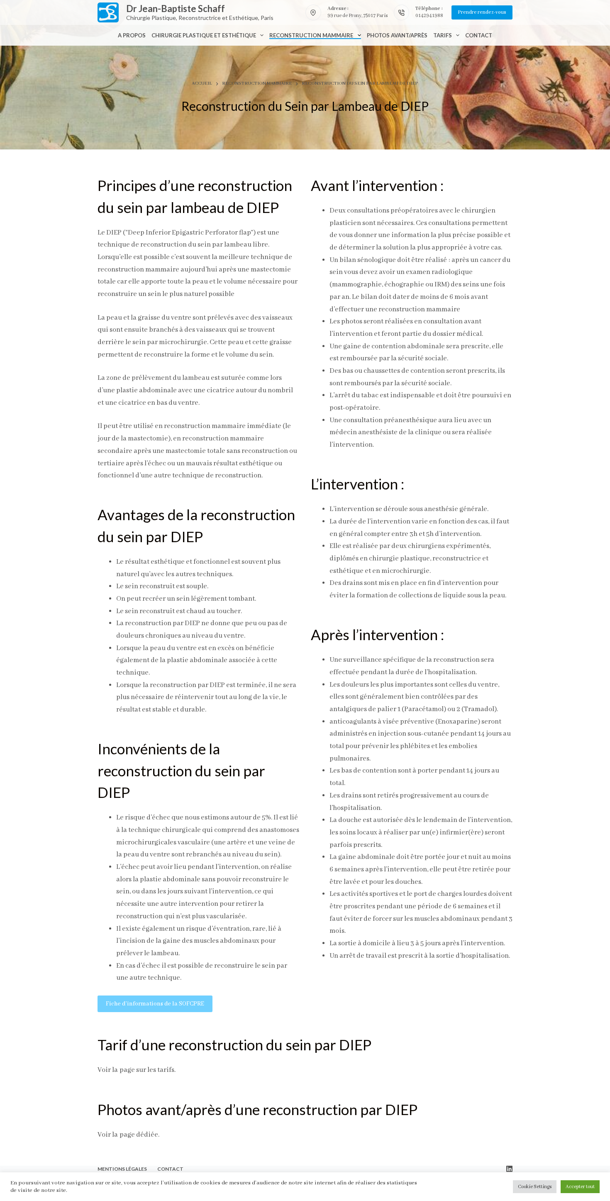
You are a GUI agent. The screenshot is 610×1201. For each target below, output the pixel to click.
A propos (132, 35)
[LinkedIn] (509, 1169)
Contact (478, 35)
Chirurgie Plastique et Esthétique (203, 35)
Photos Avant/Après (397, 35)
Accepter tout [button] (580, 1187)
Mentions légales (122, 1169)
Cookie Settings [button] (534, 1187)
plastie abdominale (197, 660)
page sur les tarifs (147, 1070)
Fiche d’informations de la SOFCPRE (155, 1004)
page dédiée (139, 1134)
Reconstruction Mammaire (311, 35)
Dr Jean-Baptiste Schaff (175, 8)
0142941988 (429, 15)
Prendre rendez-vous (482, 12)
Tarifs (442, 35)
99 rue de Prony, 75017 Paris (357, 15)
